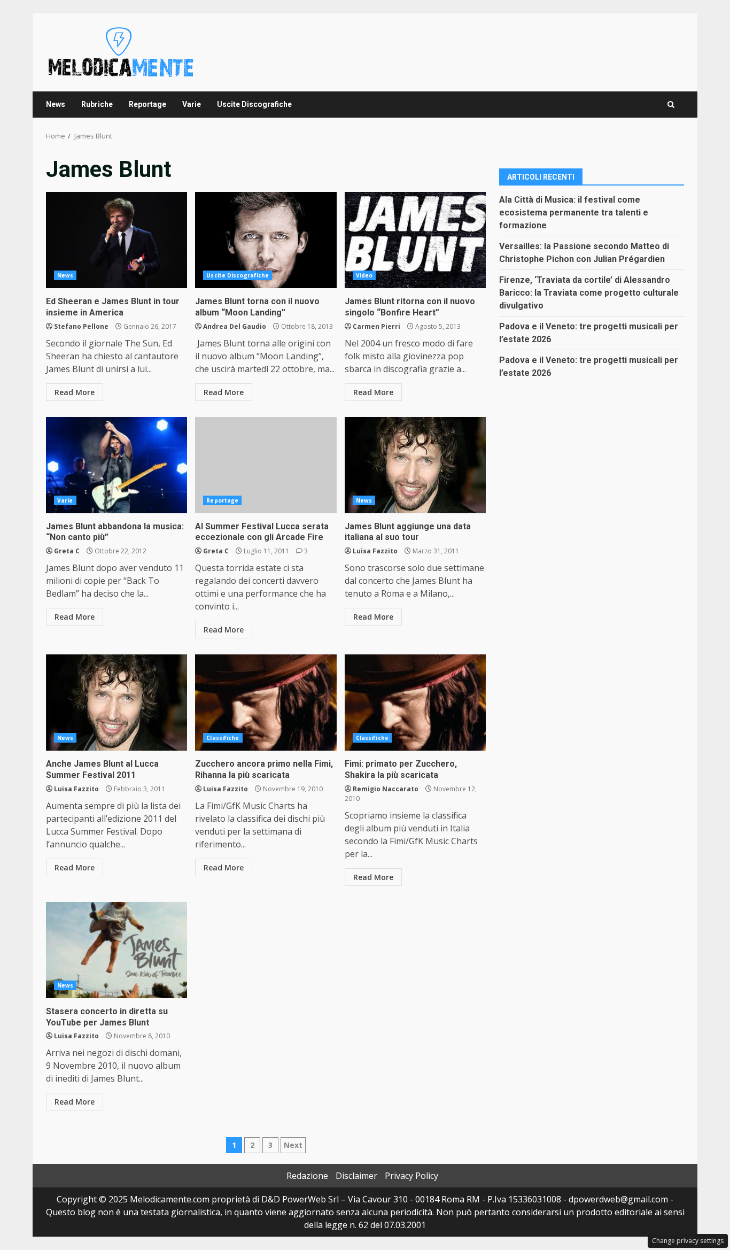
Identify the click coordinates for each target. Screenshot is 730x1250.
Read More (75, 392)
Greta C (67, 550)
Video (364, 275)
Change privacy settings (688, 1240)
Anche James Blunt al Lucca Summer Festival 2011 (116, 702)
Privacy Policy (411, 1176)
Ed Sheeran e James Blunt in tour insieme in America (116, 240)
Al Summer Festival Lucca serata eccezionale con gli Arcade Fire (265, 465)
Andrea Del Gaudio (234, 326)
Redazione (307, 1176)
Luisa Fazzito (375, 550)
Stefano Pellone (81, 326)
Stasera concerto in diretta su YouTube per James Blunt (116, 950)
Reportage (147, 104)
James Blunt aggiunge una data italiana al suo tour (415, 465)
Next (293, 1145)
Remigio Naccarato (385, 788)
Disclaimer (356, 1176)
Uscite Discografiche (254, 104)
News (55, 104)
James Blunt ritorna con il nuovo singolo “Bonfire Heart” (415, 240)
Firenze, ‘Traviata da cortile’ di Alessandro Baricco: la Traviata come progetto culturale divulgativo (589, 292)
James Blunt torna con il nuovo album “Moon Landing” (265, 240)
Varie (191, 104)
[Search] (670, 104)
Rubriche (97, 104)
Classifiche (222, 738)
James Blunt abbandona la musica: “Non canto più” (116, 465)
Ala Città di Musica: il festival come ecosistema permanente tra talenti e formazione (573, 212)
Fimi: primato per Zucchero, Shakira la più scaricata (415, 702)
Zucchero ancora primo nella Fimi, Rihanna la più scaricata (265, 702)
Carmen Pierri (376, 326)
